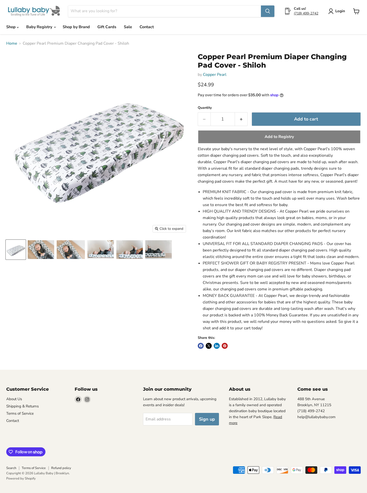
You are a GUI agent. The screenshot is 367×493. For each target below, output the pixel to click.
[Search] (267, 11)
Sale (128, 27)
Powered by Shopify (21, 478)
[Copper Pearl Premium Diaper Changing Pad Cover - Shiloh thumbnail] (16, 249)
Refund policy (61, 468)
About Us (14, 398)
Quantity (205, 108)
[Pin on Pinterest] (225, 346)
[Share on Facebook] (201, 346)
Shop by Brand (76, 27)
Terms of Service (20, 413)
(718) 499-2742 (306, 13)
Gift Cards (106, 27)
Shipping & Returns (22, 406)
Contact (147, 27)
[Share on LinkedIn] (217, 346)
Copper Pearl (214, 74)
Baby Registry (39, 27)
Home (11, 43)
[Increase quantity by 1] (241, 119)
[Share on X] (209, 346)
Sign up (207, 419)
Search (11, 468)
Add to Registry (279, 136)
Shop (11, 27)
